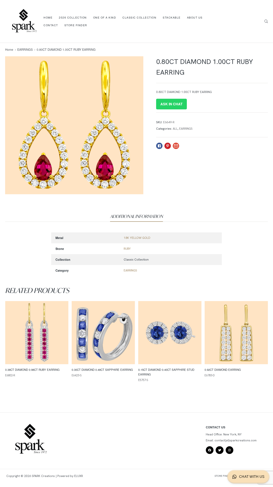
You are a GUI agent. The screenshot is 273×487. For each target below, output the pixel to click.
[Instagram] (229, 450)
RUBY (127, 249)
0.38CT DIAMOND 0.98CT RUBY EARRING (32, 370)
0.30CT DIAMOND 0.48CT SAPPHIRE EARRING (102, 370)
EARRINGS (25, 49)
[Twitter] (219, 450)
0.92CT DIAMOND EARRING (223, 370)
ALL (175, 128)
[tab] (136, 216)
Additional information (136, 216)
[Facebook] (209, 450)
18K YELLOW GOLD (137, 238)
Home (9, 49)
